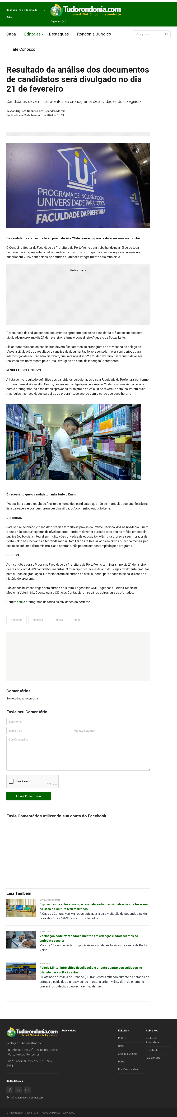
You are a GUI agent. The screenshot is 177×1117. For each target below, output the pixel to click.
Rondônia (16, 620)
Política (58, 620)
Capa (11, 34)
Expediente (152, 1050)
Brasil (76, 620)
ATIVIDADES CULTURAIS (50, 900)
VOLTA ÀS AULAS (47, 932)
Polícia (121, 1061)
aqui (20, 602)
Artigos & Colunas (128, 1053)
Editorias (32, 34)
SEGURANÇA (45, 963)
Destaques (59, 34)
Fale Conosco (23, 49)
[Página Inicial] (85, 10)
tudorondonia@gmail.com (29, 1097)
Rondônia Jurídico (94, 34)
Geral (121, 1046)
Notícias (38, 620)
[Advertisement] (78, 656)
